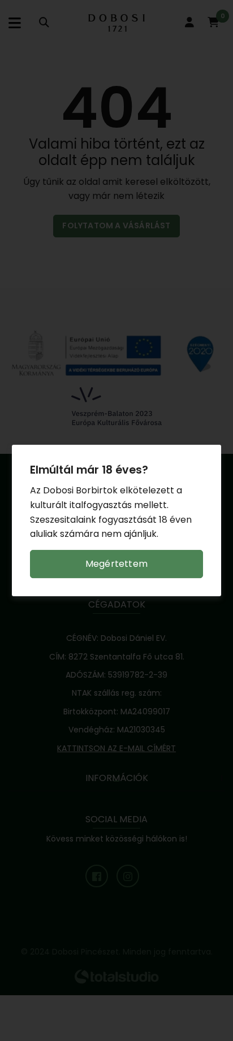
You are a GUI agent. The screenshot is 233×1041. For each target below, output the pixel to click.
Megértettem (116, 563)
